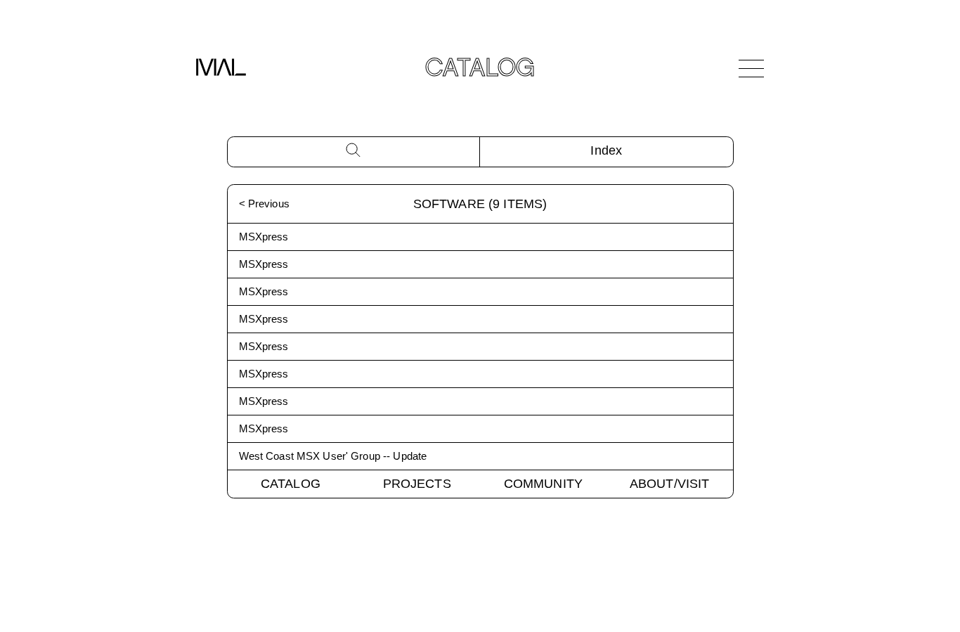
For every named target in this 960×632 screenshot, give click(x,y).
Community (543, 484)
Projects (417, 484)
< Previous (264, 203)
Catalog (290, 484)
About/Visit (670, 484)
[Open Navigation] (751, 68)
